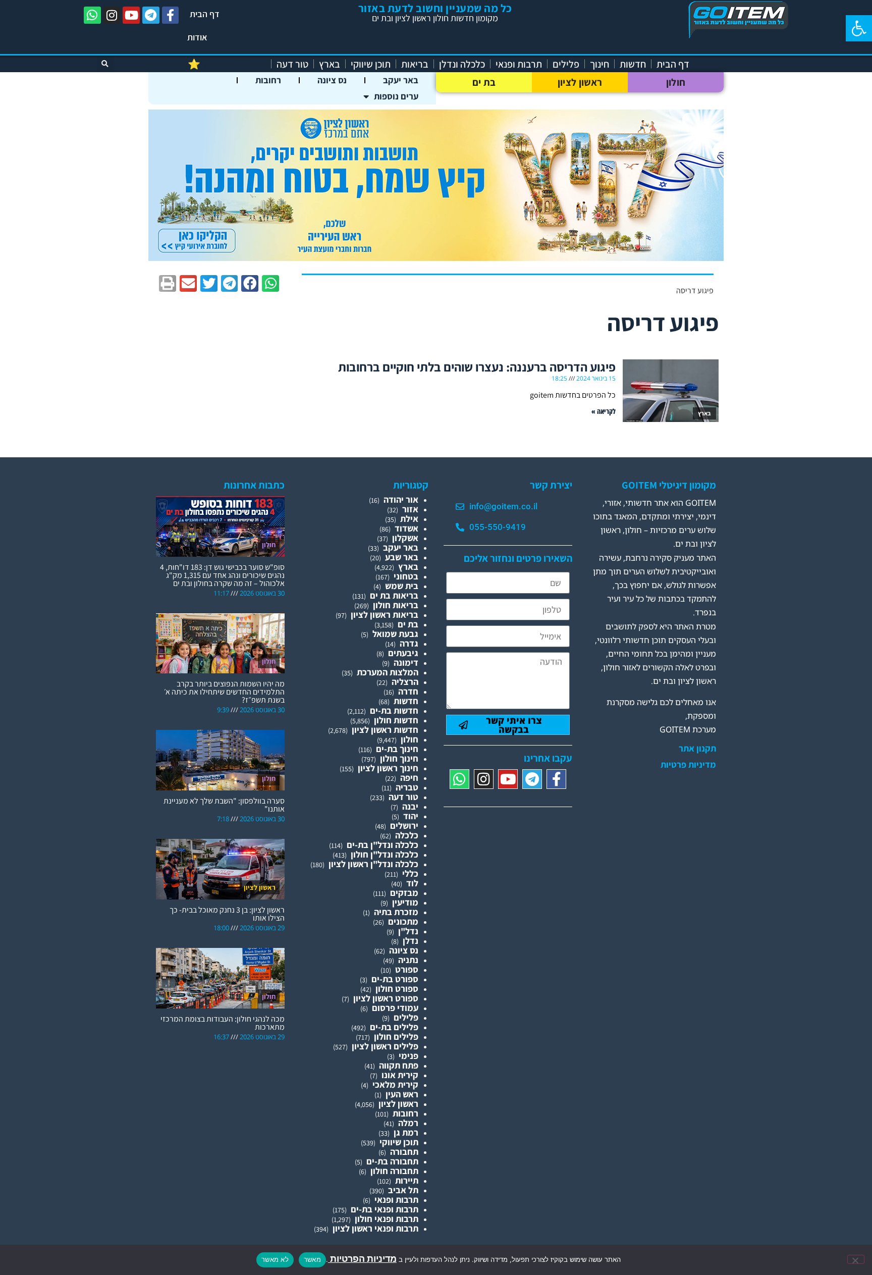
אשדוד (406, 528)
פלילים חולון (396, 1036)
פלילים (566, 64)
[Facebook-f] (170, 15)
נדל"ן (408, 931)
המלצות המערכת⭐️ (227, 64)
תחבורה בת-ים (392, 1161)
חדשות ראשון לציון (385, 729)
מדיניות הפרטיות (362, 1258)
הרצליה (405, 681)
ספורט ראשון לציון (385, 998)
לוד (412, 883)
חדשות (633, 64)
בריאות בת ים (394, 595)
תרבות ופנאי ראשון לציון (375, 1228)
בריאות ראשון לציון (384, 614)
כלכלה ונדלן (462, 64)
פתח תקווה (398, 1065)
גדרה (409, 643)
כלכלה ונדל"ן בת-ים (382, 845)
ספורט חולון (396, 988)
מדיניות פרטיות (688, 764)
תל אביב (403, 1190)
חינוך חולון (399, 758)
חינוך (599, 64)
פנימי (408, 1055)
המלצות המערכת (387, 672)
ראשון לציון (580, 82)
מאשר (312, 1259)
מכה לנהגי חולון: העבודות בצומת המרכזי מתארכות (222, 1023)
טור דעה (292, 64)
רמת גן (406, 1132)
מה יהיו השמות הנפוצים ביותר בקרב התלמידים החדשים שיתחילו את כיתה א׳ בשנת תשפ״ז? (224, 691)
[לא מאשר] (855, 1259)
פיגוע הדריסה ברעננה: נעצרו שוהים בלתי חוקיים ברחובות (477, 366)
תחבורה (404, 1151)
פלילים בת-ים (394, 1027)
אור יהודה (401, 499)
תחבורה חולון (394, 1171)
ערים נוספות (396, 96)
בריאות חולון (395, 605)
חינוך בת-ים (397, 749)
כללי (410, 873)
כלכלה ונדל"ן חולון (384, 854)
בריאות (414, 64)
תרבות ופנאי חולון (386, 1219)
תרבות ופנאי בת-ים (384, 1209)
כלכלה (406, 835)
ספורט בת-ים (394, 979)
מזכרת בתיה (396, 912)
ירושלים (404, 825)
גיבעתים (403, 653)
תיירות (406, 1180)
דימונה (406, 662)
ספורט (406, 969)
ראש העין (402, 1094)
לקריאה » (603, 411)
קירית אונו (400, 1075)
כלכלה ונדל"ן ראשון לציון (373, 864)
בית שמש (401, 586)
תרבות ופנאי (519, 64)
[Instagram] (112, 15)
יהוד (410, 816)
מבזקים (404, 892)
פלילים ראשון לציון (385, 1046)
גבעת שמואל (395, 634)
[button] (859, 28)
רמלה (408, 1123)
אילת (409, 518)
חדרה (408, 691)
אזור (410, 509)
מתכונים (403, 921)
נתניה (408, 960)
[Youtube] (131, 15)
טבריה (407, 787)
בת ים (484, 82)
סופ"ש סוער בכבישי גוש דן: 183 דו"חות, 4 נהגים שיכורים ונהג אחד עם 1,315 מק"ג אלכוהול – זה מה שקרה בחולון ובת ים (222, 575)
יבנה (410, 806)
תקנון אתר (697, 748)
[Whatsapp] (92, 15)
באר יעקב (400, 80)
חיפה (409, 777)
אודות (197, 37)
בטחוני (406, 576)
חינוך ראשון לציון (388, 768)
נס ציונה (332, 80)
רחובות (268, 80)
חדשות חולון (396, 720)
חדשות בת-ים (394, 710)
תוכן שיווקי (371, 64)
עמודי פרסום (395, 1008)
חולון (676, 82)
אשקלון (405, 538)
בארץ (329, 64)
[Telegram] (150, 15)
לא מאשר (275, 1259)
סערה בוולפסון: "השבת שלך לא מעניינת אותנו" (224, 804)
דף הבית (205, 14)
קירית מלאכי (395, 1084)
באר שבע (401, 557)
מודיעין (405, 902)
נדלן (410, 940)
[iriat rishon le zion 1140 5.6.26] (436, 257)
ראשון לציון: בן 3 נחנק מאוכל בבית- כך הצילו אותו (227, 914)
